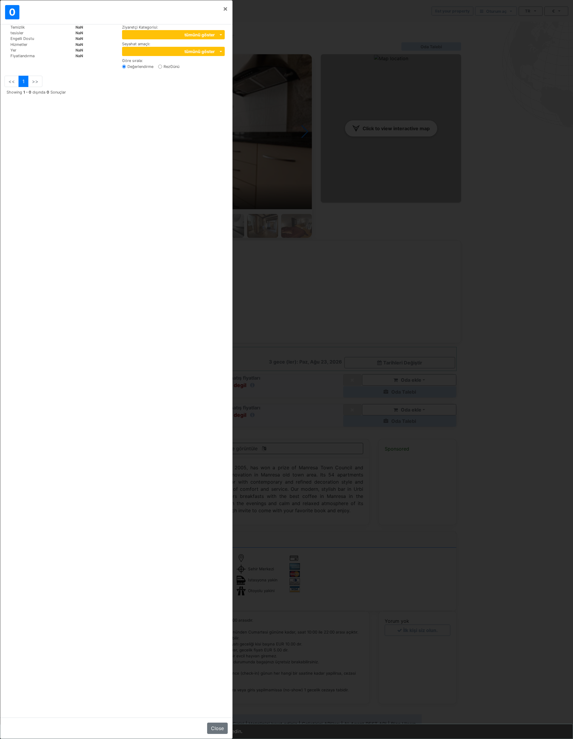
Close (217, 728)
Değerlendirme (140, 66)
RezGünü (171, 66)
